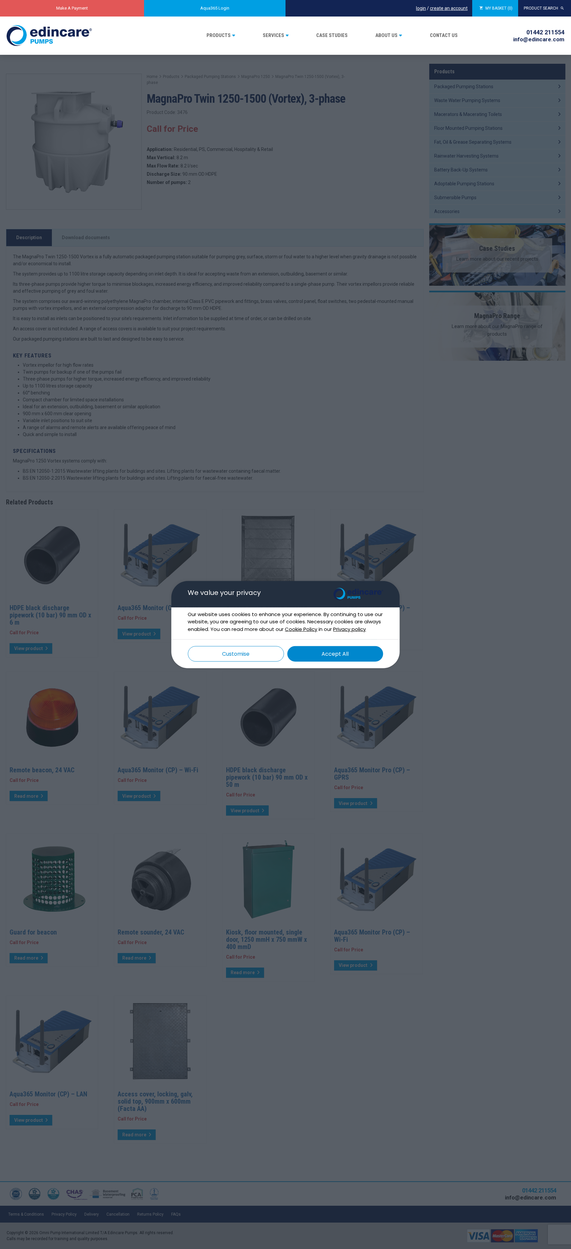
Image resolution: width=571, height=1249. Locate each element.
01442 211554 (545, 32)
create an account (449, 8)
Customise (235, 654)
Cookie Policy (301, 628)
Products (219, 35)
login (421, 8)
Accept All (335, 654)
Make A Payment (72, 8)
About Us (386, 35)
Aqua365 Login (214, 8)
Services (273, 35)
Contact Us (444, 35)
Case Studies (332, 35)
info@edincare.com (538, 39)
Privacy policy (349, 628)
